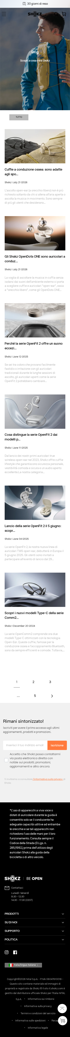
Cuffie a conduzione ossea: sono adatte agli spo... (33, 172)
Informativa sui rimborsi (41, 999)
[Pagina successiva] (52, 696)
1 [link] (16, 682)
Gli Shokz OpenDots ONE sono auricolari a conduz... (35, 259)
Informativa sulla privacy (38, 1006)
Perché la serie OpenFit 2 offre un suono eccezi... (34, 346)
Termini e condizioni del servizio (38, 1013)
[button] (4, 14)
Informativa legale (38, 1028)
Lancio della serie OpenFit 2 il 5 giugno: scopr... (33, 529)
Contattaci (17, 888)
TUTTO (19, 117)
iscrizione (57, 745)
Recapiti (56, 1021)
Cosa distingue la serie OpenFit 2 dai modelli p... (31, 437)
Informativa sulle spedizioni (30, 1021)
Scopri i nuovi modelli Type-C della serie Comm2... (34, 616)
